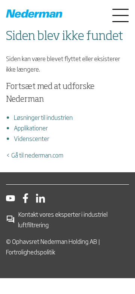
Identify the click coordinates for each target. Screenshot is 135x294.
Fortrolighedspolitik (30, 251)
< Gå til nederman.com (34, 154)
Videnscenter (31, 138)
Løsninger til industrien (43, 117)
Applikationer (31, 127)
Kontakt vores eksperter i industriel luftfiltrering (63, 219)
